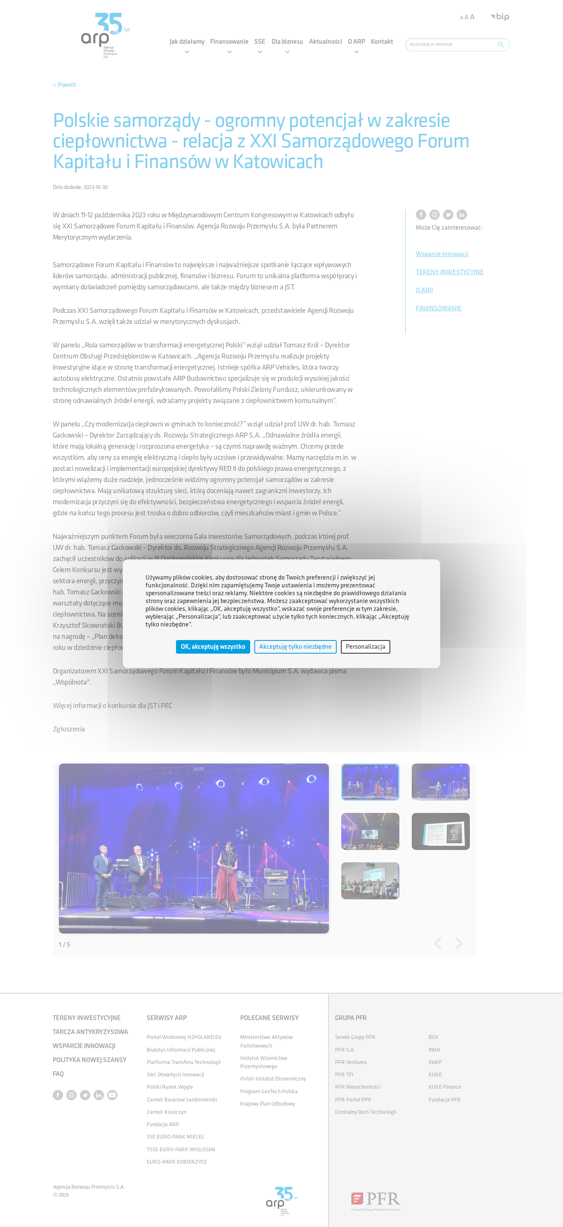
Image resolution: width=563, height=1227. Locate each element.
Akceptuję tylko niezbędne (295, 646)
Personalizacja (365, 646)
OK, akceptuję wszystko (213, 646)
